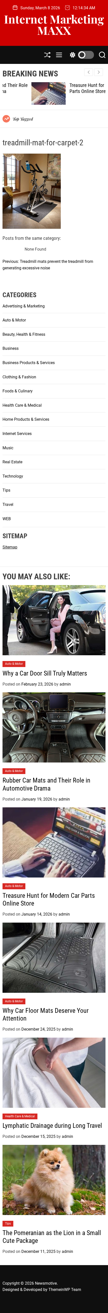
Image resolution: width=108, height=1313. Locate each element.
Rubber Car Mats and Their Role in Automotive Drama (46, 784)
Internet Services (17, 433)
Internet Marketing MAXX (54, 24)
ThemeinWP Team (64, 1289)
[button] (98, 72)
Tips (6, 490)
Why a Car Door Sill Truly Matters (46, 673)
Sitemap (10, 547)
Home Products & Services (26, 419)
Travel (8, 504)
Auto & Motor (14, 320)
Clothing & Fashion (19, 377)
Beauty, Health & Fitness (24, 334)
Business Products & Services (29, 362)
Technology (13, 476)
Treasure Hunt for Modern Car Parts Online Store (70, 88)
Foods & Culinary (18, 391)
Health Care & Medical (22, 405)
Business (11, 348)
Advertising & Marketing (24, 306)
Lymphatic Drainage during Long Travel (52, 1125)
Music (8, 448)
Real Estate (12, 462)
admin (65, 684)
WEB (7, 518)
